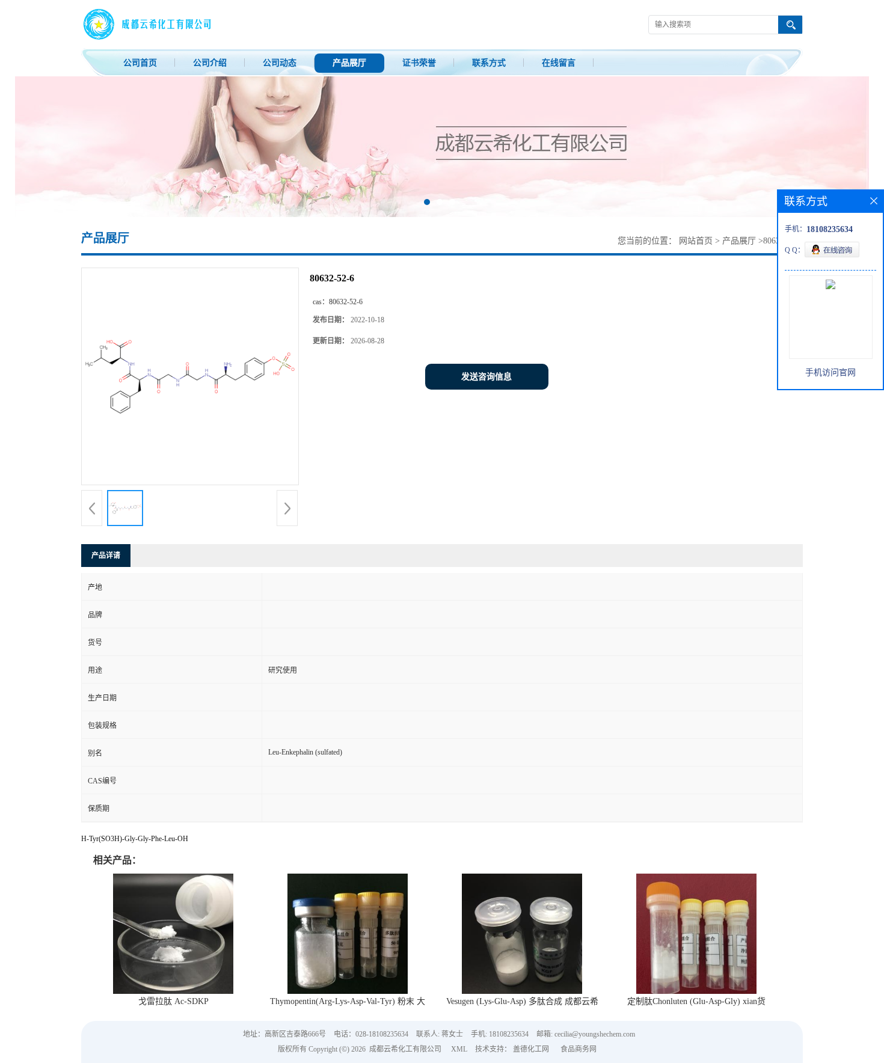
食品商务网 (578, 1049)
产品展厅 (349, 62)
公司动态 (279, 62)
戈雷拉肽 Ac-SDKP (173, 1001)
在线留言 (559, 62)
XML (459, 1049)
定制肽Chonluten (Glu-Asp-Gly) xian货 (696, 1001)
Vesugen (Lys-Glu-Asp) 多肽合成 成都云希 (522, 1001)
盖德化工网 (531, 1049)
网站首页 (696, 240)
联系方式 (489, 62)
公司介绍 (210, 62)
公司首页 (140, 62)
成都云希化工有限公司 (405, 1049)
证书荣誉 (419, 62)
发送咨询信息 (486, 376)
